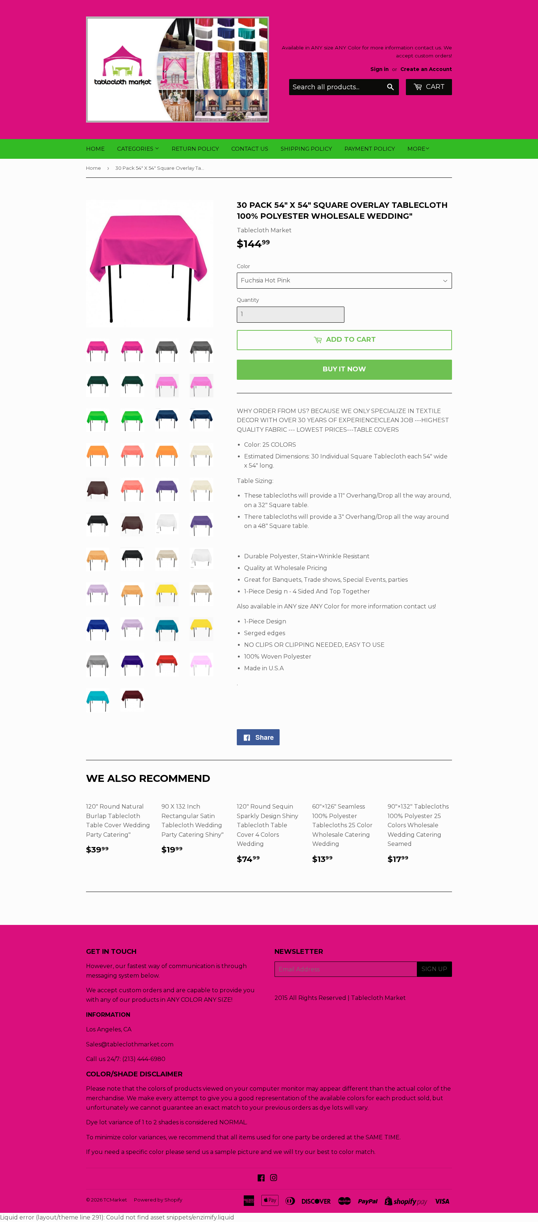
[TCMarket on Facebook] (261, 1178)
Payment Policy (369, 148)
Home (95, 148)
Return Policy (195, 148)
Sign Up (434, 969)
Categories (136, 148)
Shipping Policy (306, 148)
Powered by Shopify (158, 1200)
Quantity (248, 300)
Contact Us (249, 148)
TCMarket (115, 1200)
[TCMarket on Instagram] (273, 1178)
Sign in (379, 69)
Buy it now (344, 369)
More (416, 148)
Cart (434, 87)
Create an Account (426, 69)
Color (243, 266)
